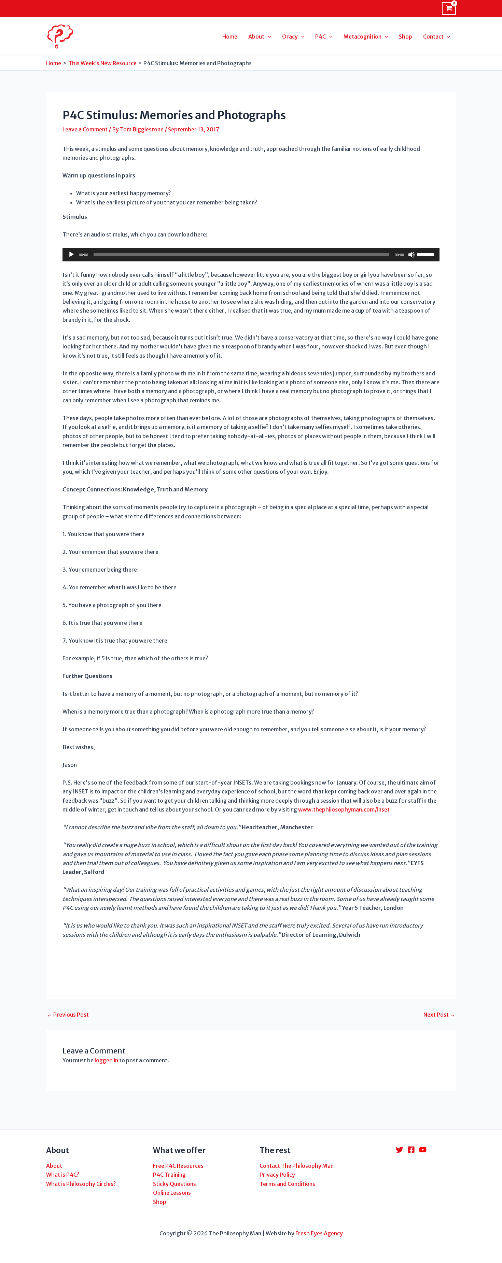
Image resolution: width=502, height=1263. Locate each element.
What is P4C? (62, 1174)
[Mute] (411, 254)
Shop (159, 1202)
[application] (251, 254)
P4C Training (169, 1174)
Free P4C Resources (178, 1165)
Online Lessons (172, 1192)
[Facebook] (411, 1149)
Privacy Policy (277, 1174)
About (54, 1165)
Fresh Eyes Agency (319, 1233)
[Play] (71, 254)
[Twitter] (399, 1149)
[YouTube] (423, 1149)
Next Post (439, 1014)
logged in (106, 1060)
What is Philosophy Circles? (81, 1183)
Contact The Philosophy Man (297, 1165)
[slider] (426, 254)
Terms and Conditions (287, 1183)
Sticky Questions (174, 1183)
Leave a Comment (85, 129)
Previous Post (68, 1014)
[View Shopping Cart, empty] (449, 8)
